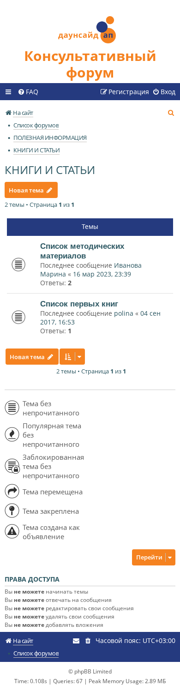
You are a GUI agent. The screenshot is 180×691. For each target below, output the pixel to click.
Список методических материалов (82, 250)
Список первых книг (79, 303)
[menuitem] (28, 92)
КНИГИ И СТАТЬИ (50, 169)
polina (123, 313)
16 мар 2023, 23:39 (102, 274)
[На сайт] (90, 23)
